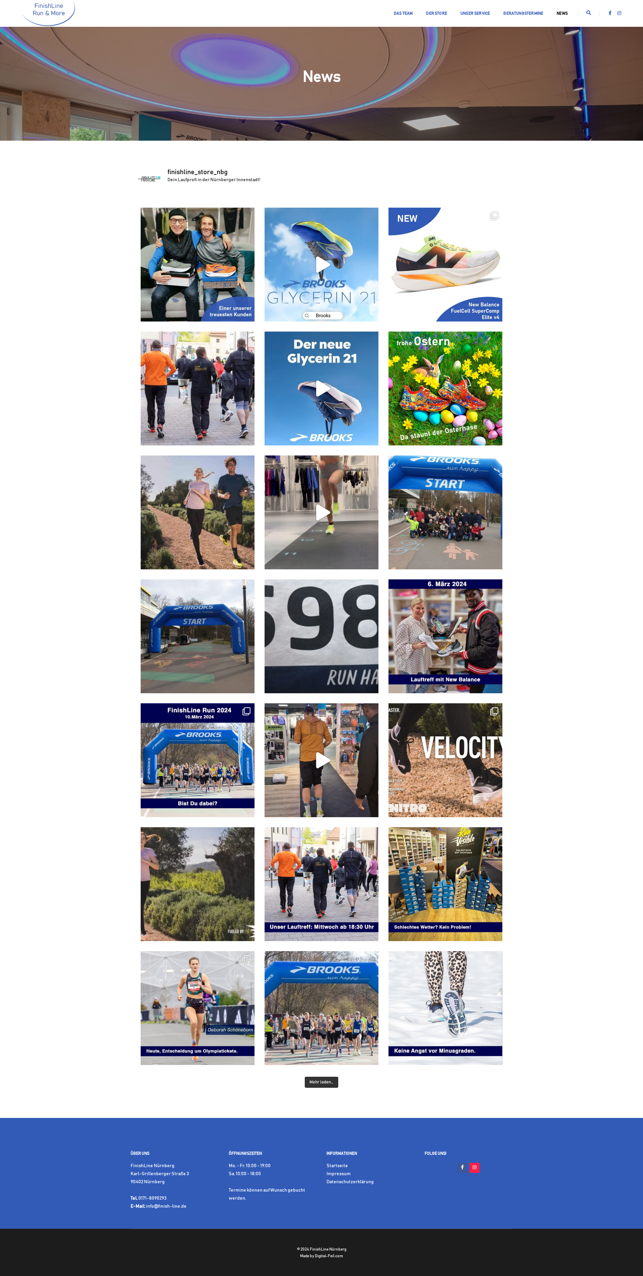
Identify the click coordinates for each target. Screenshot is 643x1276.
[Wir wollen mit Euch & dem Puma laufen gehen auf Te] (198, 512)
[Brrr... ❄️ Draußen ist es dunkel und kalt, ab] (321, 884)
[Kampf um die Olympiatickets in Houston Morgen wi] (198, 1008)
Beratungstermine (523, 13)
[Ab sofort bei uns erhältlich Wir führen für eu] (445, 760)
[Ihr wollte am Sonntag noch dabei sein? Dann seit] (321, 636)
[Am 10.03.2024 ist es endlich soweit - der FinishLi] (198, 760)
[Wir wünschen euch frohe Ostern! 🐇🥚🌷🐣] (445, 388)
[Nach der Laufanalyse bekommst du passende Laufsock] (321, 760)
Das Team (403, 13)
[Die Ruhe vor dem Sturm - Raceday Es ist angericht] (198, 636)
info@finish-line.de (166, 1206)
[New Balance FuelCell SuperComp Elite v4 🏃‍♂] (445, 265)
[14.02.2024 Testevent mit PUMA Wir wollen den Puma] (198, 884)
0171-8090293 (152, 1198)
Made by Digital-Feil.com (321, 1256)
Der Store (436, 13)
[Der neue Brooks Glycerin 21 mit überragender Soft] (321, 265)
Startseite (337, 1165)
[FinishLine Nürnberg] (49, 13)
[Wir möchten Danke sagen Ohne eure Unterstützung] (445, 512)
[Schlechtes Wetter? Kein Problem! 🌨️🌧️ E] (445, 884)
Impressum (339, 1174)
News (562, 13)
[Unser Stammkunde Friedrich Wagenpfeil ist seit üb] (198, 265)
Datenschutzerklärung (350, 1182)
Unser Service (475, 13)
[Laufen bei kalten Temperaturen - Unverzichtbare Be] (445, 1008)
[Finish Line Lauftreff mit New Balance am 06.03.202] (445, 636)
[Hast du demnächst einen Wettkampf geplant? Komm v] (321, 512)
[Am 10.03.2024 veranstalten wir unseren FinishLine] (321, 1008)
